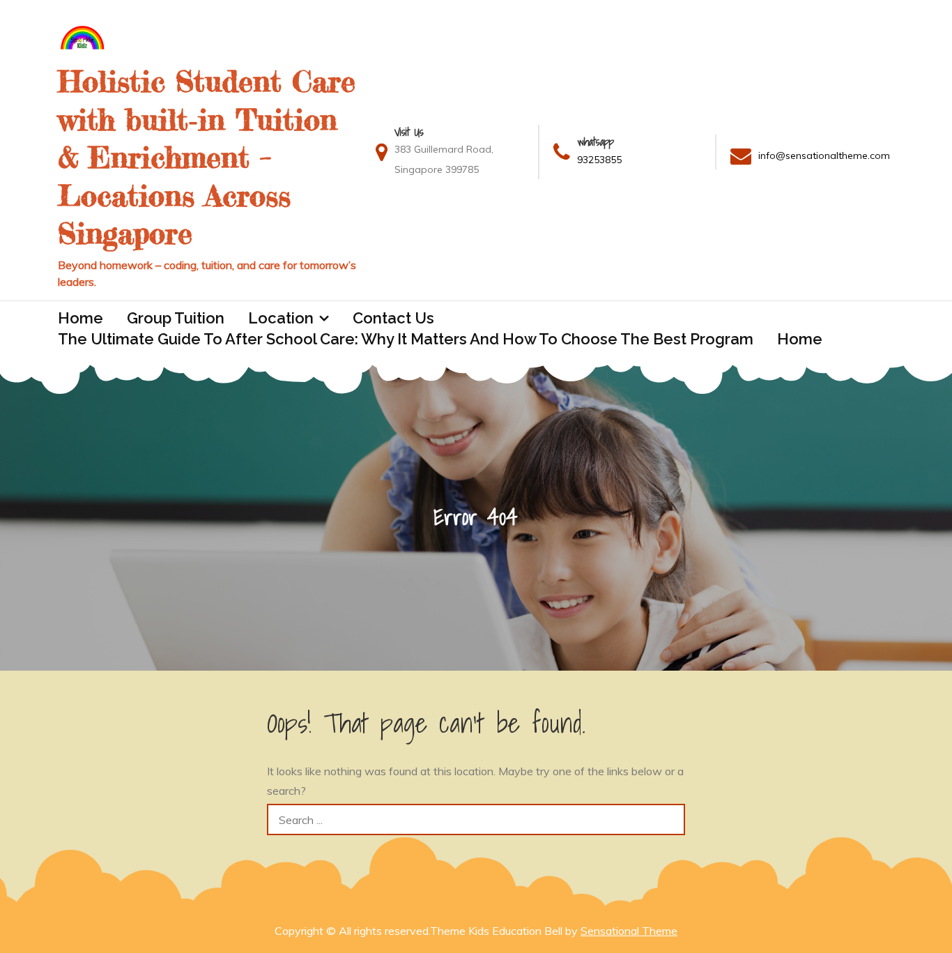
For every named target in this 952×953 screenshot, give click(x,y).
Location (281, 318)
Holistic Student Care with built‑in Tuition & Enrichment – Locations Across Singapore (206, 157)
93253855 (599, 159)
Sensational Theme (629, 931)
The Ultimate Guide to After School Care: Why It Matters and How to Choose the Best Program (405, 339)
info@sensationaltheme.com (824, 155)
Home (80, 318)
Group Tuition (175, 318)
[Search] (669, 819)
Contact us (393, 318)
